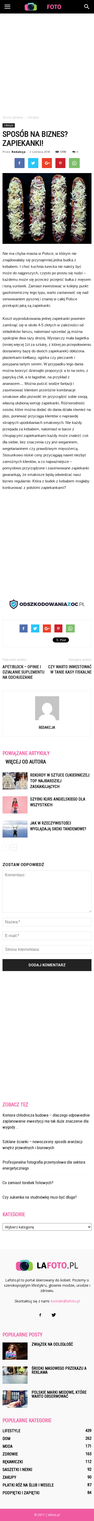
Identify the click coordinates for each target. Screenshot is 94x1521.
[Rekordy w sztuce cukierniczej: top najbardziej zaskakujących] (15, 781)
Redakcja (19, 152)
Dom (6, 1438)
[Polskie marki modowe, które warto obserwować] (15, 1399)
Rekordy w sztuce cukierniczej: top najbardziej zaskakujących (60, 781)
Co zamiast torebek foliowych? (28, 1182)
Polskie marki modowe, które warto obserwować (59, 1394)
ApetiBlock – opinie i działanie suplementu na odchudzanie (23, 672)
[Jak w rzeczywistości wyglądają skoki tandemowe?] (15, 829)
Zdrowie (10, 1454)
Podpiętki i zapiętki (21, 1492)
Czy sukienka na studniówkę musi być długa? (40, 1197)
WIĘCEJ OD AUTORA (26, 762)
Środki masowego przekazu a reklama (59, 1370)
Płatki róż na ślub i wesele (28, 1485)
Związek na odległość (52, 1344)
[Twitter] (54, 1315)
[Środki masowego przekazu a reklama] (15, 1375)
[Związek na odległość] (15, 1351)
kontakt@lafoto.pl (65, 1301)
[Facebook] (40, 1315)
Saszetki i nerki (17, 1469)
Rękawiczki (13, 1461)
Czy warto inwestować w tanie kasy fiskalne (69, 669)
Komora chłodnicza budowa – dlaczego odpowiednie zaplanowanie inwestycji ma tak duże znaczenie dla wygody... (46, 1121)
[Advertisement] (47, 63)
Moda (8, 1446)
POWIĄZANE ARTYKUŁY (26, 753)
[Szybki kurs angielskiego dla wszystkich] (15, 805)
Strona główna (13, 117)
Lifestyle (8, 125)
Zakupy (9, 1477)
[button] (87, 7)
